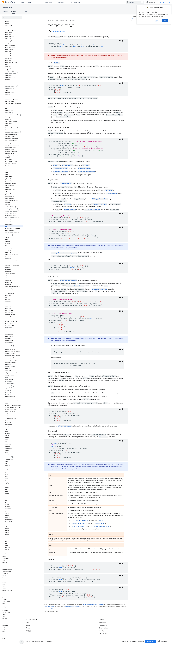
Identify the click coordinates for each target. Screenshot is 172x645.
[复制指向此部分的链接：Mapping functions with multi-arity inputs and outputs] (84, 103)
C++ (20, 11)
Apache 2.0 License (49, 606)
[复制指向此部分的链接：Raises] (54, 545)
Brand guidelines (104, 631)
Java (25, 11)
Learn (29, 2)
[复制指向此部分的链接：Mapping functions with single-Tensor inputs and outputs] (87, 73)
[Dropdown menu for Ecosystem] (54, 2)
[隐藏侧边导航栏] (21, 642)
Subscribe (150, 641)
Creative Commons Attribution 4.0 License (92, 604)
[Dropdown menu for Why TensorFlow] (82, 2)
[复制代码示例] (122, 40)
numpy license (53, 608)
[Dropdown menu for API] (41, 2)
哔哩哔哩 (28, 631)
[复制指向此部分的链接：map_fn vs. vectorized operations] (71, 372)
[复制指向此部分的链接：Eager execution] (60, 431)
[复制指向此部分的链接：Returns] (55, 534)
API (38, 2)
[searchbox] (12, 17)
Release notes (103, 625)
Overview (5, 11)
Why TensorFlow (75, 2)
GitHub (162, 2)
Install (22, 2)
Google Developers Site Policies (73, 606)
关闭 (156, 21)
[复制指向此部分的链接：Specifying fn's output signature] (71, 127)
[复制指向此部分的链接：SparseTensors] (59, 276)
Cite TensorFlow (103, 633)
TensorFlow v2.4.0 (9, 8)
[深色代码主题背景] (120, 40)
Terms (28, 641)
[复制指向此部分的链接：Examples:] (56, 560)
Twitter (28, 628)
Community (61, 2)
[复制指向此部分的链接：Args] (53, 475)
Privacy (34, 641)
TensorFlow (51, 20)
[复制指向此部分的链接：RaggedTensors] (60, 180)
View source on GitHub (58, 31)
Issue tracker (102, 622)
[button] (11, 429)
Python (13, 11)
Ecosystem (48, 2)
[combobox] (135, 2)
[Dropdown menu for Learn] (33, 2)
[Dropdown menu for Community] (67, 2)
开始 (165, 21)
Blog (27, 622)
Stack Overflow (103, 628)
